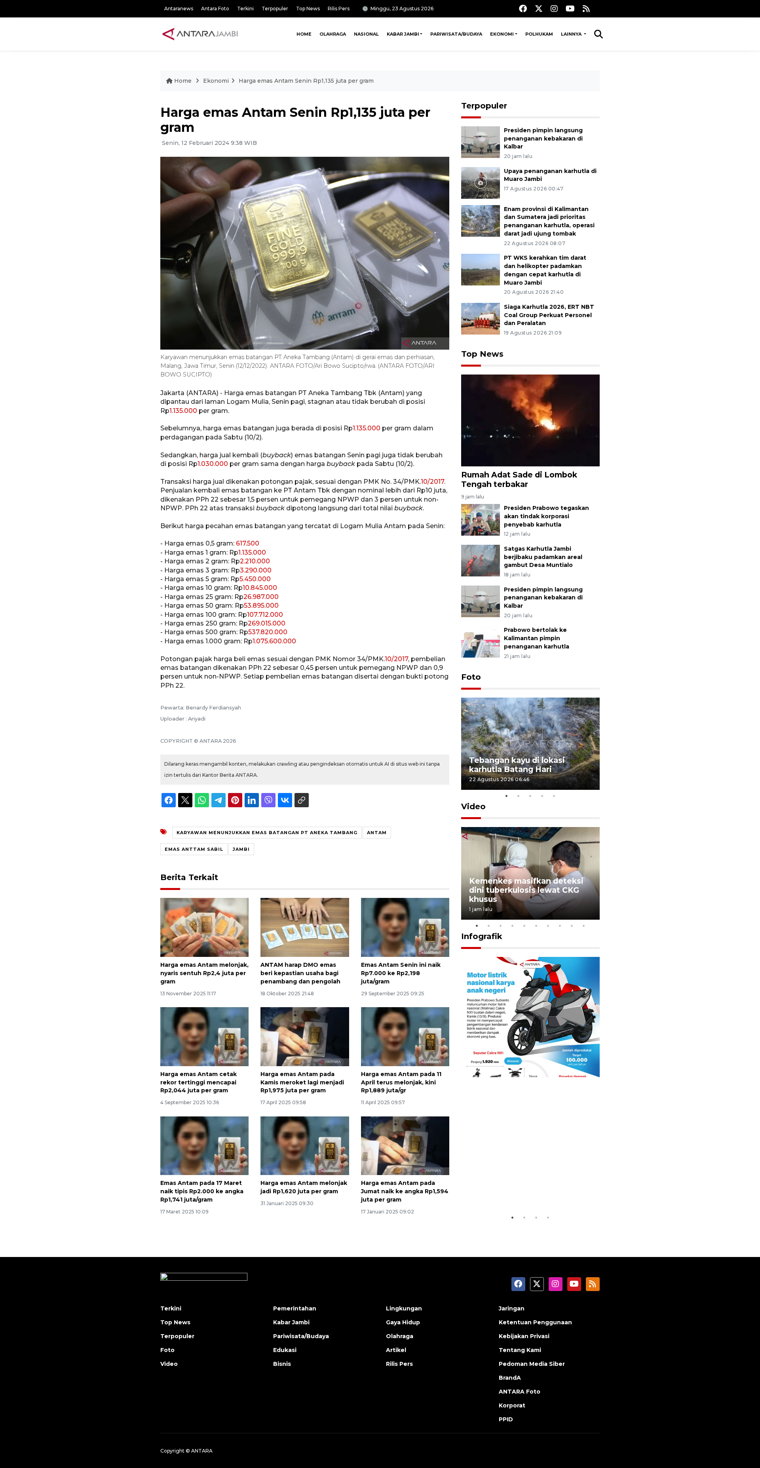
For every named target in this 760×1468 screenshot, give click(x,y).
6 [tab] (536, 926)
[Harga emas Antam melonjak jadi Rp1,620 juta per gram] (304, 1145)
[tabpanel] (530, 744)
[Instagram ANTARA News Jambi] (554, 8)
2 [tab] (518, 796)
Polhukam (539, 34)
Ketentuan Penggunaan (535, 1322)
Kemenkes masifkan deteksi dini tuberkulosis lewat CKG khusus (526, 890)
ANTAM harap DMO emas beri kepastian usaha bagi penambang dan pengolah (300, 973)
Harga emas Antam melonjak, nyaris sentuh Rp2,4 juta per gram (204, 973)
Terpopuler (275, 8)
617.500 (247, 543)
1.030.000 (213, 464)
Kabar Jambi (403, 34)
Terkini (245, 8)
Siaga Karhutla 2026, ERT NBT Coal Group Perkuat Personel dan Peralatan (549, 315)
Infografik (481, 936)
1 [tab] (507, 796)
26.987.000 (261, 597)
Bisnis (282, 1363)
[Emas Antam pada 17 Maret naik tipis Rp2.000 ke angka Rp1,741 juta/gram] (204, 1145)
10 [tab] (584, 926)
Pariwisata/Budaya (456, 34)
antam (377, 832)
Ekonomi (502, 34)
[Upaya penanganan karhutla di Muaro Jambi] (480, 182)
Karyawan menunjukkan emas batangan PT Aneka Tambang (267, 832)
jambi (241, 849)
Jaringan (511, 1308)
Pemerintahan (294, 1308)
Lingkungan (404, 1308)
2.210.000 (255, 561)
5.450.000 (255, 579)
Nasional (366, 34)
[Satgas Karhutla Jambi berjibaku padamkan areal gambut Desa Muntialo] (480, 560)
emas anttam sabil (194, 849)
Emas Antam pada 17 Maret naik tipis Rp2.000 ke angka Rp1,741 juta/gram (201, 1191)
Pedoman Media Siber (532, 1363)
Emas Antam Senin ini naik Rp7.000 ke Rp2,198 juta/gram (401, 973)
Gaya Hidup (403, 1322)
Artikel (396, 1350)
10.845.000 (260, 587)
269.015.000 (266, 623)
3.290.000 (256, 570)
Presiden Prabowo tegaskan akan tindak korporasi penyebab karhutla (546, 516)
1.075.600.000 (274, 641)
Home (304, 34)
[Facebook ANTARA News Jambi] (523, 8)
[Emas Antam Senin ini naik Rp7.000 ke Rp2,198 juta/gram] (405, 927)
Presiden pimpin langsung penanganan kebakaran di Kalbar (543, 138)
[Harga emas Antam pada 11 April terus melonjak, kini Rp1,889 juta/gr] (405, 1036)
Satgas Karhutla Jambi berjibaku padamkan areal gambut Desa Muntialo (543, 557)
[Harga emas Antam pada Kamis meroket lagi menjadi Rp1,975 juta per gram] (304, 1036)
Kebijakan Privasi (524, 1336)
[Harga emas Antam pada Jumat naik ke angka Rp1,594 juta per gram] (405, 1145)
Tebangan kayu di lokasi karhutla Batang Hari (517, 764)
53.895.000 (261, 605)
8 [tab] (560, 926)
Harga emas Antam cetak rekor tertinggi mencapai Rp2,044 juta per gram (198, 1082)
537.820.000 (267, 632)
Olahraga (332, 34)
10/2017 (432, 481)
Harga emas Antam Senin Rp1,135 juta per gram (306, 80)
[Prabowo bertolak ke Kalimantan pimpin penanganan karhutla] (480, 641)
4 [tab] (542, 796)
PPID (506, 1419)
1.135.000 (183, 411)
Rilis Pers (339, 8)
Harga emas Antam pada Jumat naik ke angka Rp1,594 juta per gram (404, 1191)
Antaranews (178, 8)
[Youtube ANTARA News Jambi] (570, 8)
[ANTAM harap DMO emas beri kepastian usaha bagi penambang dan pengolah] (304, 927)
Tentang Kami (520, 1350)
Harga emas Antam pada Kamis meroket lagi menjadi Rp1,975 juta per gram (302, 1082)
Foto (471, 677)
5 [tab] (554, 796)
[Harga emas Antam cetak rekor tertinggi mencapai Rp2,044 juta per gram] (204, 1036)
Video (473, 806)
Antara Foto (215, 8)
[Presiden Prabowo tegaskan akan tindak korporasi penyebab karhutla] (480, 519)
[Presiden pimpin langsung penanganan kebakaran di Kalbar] (480, 141)
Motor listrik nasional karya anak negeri (523, 1185)
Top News (308, 8)
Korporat (512, 1405)
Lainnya (572, 34)
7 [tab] (548, 926)
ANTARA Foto (519, 1391)
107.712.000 (265, 614)
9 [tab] (572, 926)
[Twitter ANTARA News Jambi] (539, 8)
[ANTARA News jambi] (199, 34)
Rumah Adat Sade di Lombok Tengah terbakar (519, 479)
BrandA (510, 1377)
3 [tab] (530, 796)
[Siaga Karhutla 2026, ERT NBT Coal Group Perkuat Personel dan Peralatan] (480, 318)
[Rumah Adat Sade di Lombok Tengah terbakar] (530, 420)
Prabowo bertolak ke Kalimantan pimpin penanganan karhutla (536, 638)
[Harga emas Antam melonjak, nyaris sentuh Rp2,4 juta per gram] (204, 927)
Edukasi (284, 1350)
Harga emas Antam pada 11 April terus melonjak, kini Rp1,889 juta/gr (401, 1082)
